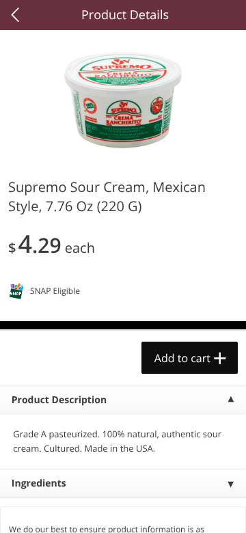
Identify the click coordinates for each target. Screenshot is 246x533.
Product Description (59, 400)
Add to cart (182, 358)
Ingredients (39, 483)
